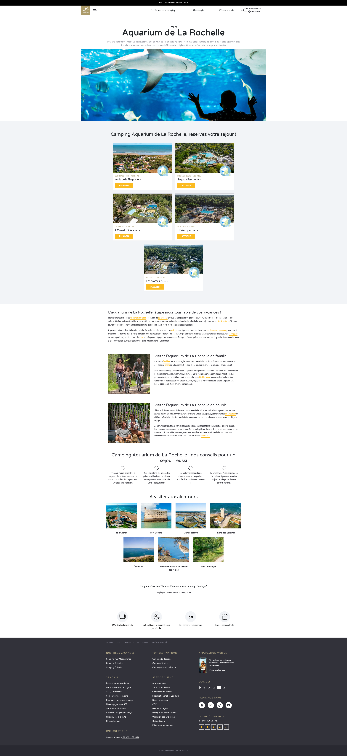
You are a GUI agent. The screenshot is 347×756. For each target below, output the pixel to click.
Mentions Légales (160, 708)
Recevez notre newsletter (117, 683)
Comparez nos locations (117, 696)
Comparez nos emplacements (119, 700)
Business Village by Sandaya (119, 713)
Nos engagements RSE (116, 704)
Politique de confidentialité (164, 713)
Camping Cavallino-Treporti (164, 667)
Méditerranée (204, 377)
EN (209, 688)
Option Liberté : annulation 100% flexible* (173, 3)
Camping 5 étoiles (114, 667)
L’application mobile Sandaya (165, 696)
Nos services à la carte (116, 717)
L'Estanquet (184, 230)
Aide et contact (159, 683)
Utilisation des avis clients (163, 717)
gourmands (205, 435)
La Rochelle (163, 317)
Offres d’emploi (113, 721)
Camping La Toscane (161, 659)
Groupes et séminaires (116, 708)
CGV (154, 704)
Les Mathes (153, 281)
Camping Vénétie (160, 663)
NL (204, 688)
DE (224, 688)
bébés (167, 365)
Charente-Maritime (138, 317)
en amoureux (230, 413)
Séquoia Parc (184, 179)
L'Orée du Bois (123, 230)
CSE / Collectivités (114, 692)
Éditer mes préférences (162, 725)
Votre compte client (161, 687)
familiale (166, 361)
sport (141, 337)
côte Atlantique (223, 321)
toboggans (233, 333)
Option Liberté (158, 721)
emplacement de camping (217, 330)
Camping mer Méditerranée (118, 659)
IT (229, 688)
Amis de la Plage (124, 179)
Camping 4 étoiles (114, 663)
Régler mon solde (160, 700)
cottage (174, 330)
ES (214, 688)
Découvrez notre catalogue (118, 687)
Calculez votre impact (162, 692)
